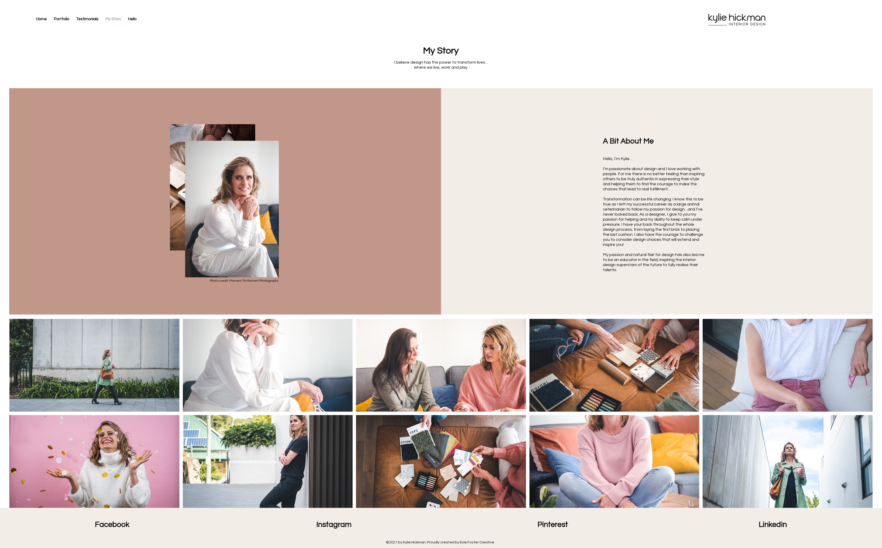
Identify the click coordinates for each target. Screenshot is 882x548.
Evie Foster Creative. (477, 542)
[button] (94, 365)
